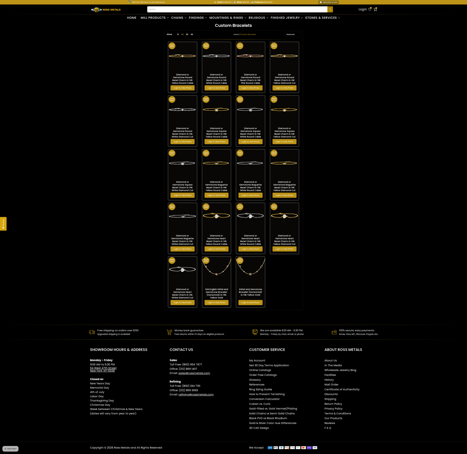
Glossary (255, 380)
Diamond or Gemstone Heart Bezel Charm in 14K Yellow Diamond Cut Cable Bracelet (284, 241)
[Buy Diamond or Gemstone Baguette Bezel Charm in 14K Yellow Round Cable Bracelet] (216, 163)
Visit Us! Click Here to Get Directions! (148, 2)
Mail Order (331, 384)
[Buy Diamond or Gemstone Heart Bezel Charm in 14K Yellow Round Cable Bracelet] (216, 217)
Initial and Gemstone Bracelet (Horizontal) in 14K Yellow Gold (250, 292)
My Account (257, 360)
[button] (375, 9)
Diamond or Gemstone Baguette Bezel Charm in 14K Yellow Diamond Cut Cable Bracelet (284, 187)
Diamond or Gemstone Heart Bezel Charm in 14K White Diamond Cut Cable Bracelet (182, 295)
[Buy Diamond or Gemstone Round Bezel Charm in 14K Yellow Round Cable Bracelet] (182, 56)
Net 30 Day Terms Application (269, 365)
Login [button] (363, 9)
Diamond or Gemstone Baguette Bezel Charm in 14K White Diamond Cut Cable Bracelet (182, 241)
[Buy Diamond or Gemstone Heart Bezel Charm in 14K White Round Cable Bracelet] (250, 217)
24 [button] (182, 34)
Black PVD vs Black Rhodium (268, 418)
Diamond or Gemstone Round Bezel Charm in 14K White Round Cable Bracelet (216, 80)
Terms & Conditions (337, 413)
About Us (330, 360)
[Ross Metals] (106, 9)
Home (236, 34)
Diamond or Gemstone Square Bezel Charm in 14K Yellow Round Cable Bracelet (216, 134)
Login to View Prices (182, 88)
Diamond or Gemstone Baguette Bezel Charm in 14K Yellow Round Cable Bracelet (216, 187)
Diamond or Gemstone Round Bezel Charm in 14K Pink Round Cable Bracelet (250, 80)
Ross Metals (122, 448)
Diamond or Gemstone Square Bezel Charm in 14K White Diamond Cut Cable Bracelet (182, 187)
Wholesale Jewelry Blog (340, 370)
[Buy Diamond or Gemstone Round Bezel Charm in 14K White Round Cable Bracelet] (216, 56)
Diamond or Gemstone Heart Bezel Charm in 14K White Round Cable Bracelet (250, 241)
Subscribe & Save (330, 2)
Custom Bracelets (248, 34)
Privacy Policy (333, 408)
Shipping (330, 399)
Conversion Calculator (264, 399)
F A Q (327, 428)
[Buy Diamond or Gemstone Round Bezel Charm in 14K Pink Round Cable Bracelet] (250, 56)
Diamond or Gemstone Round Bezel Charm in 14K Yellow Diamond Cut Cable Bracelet (284, 80)
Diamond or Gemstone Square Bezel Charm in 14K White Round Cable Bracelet (250, 134)
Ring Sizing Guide (260, 389)
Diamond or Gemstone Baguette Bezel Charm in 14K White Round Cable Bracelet (250, 187)
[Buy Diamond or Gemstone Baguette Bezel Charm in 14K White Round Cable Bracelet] (250, 163)
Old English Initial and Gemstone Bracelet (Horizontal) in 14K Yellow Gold (216, 293)
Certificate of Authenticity (341, 389)
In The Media (333, 365)
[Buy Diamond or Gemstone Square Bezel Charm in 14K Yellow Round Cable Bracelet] (216, 110)
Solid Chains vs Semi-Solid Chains (272, 413)
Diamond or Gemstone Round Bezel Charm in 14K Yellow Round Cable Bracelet (182, 80)
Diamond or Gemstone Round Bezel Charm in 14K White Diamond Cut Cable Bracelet (182, 134)
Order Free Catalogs (263, 375)
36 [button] (187, 34)
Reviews (329, 423)
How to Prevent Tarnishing (267, 394)
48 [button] (192, 34)
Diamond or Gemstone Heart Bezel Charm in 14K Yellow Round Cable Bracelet (216, 241)
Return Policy (333, 404)
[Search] (330, 9)
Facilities (330, 375)
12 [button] (178, 34)
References (256, 384)
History (329, 380)
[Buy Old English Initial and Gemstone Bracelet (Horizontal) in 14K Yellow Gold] (216, 271)
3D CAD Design (259, 428)
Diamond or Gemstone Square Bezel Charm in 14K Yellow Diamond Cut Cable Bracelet (284, 134)
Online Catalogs (260, 370)
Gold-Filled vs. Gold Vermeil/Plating (273, 408)
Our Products (333, 418)
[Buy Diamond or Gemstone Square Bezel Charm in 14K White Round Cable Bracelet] (250, 110)
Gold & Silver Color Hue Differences (272, 423)
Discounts (331, 394)
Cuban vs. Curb (259, 404)
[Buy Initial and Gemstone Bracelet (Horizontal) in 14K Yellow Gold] (250, 271)
